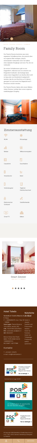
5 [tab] (24, 288)
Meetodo (7, 436)
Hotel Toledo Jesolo (13, 44)
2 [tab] (15, 288)
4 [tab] (21, 288)
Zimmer (27, 44)
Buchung (30, 441)
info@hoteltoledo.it (14, 354)
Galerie (6, 38)
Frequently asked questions (28, 342)
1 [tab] (12, 288)
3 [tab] (18, 288)
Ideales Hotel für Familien (27, 331)
